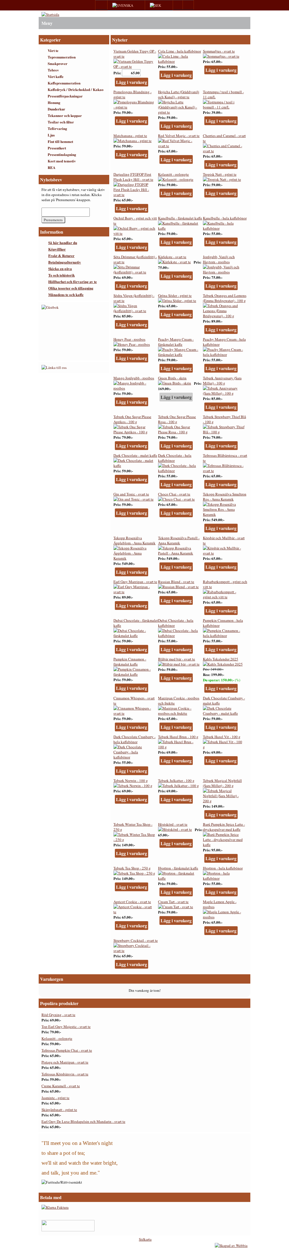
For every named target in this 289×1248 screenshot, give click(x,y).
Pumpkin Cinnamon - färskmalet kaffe (129, 661)
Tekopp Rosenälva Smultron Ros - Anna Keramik (224, 497)
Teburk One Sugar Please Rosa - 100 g (177, 419)
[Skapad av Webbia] (231, 1245)
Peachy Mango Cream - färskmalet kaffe (176, 342)
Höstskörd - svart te (172, 824)
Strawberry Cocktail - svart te (135, 940)
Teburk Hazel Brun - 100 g (178, 736)
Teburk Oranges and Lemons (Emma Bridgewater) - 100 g (224, 298)
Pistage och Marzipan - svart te (64, 1062)
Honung (54, 102)
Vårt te (53, 50)
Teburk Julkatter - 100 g (176, 780)
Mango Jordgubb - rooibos (133, 378)
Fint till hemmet (60, 141)
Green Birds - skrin (172, 378)
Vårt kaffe (56, 76)
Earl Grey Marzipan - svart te (135, 581)
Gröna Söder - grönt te (175, 295)
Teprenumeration (62, 57)
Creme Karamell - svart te (60, 1085)
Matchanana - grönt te (130, 135)
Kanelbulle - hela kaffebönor (225, 218)
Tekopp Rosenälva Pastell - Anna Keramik (179, 540)
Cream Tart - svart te (173, 901)
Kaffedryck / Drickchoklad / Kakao (76, 89)
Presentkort (57, 148)
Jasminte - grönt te (55, 1097)
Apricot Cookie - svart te (132, 901)
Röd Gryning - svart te (58, 1014)
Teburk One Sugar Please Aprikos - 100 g (132, 419)
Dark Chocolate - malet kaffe (135, 455)
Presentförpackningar (65, 96)
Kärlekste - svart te (172, 256)
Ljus (51, 135)
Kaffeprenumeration (64, 83)
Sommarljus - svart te (219, 51)
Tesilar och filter (61, 122)
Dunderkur (56, 109)
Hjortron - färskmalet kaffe (178, 868)
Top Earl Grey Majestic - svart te (66, 1026)
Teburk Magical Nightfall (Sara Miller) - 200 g (222, 783)
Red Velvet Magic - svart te (179, 135)
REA (51, 167)
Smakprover (57, 63)
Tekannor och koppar (65, 115)
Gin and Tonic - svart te (131, 494)
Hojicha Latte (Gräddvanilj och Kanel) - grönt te (178, 94)
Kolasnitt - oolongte (173, 174)
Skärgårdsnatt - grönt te (59, 1109)
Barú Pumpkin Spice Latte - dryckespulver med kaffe (224, 827)
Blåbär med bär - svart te (176, 659)
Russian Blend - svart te (176, 581)
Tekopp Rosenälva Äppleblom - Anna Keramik (134, 540)
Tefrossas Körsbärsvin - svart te (64, 1074)
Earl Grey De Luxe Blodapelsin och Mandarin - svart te (83, 1121)
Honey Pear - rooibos (129, 339)
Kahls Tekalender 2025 (220, 659)
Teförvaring (57, 128)
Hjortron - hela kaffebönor (223, 868)
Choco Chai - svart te (174, 494)
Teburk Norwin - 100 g (130, 780)
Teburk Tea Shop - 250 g (132, 868)
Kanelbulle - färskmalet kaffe (180, 218)
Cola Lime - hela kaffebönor (179, 51)
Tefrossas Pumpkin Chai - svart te (66, 1050)
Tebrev (53, 70)
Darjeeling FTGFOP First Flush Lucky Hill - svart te (133, 177)
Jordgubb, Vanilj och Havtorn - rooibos (219, 259)
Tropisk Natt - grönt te (220, 174)
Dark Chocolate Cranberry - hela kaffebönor (134, 739)
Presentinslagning (62, 154)
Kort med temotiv (62, 161)
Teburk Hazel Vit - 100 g (221, 736)
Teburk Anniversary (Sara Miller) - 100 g (222, 380)
